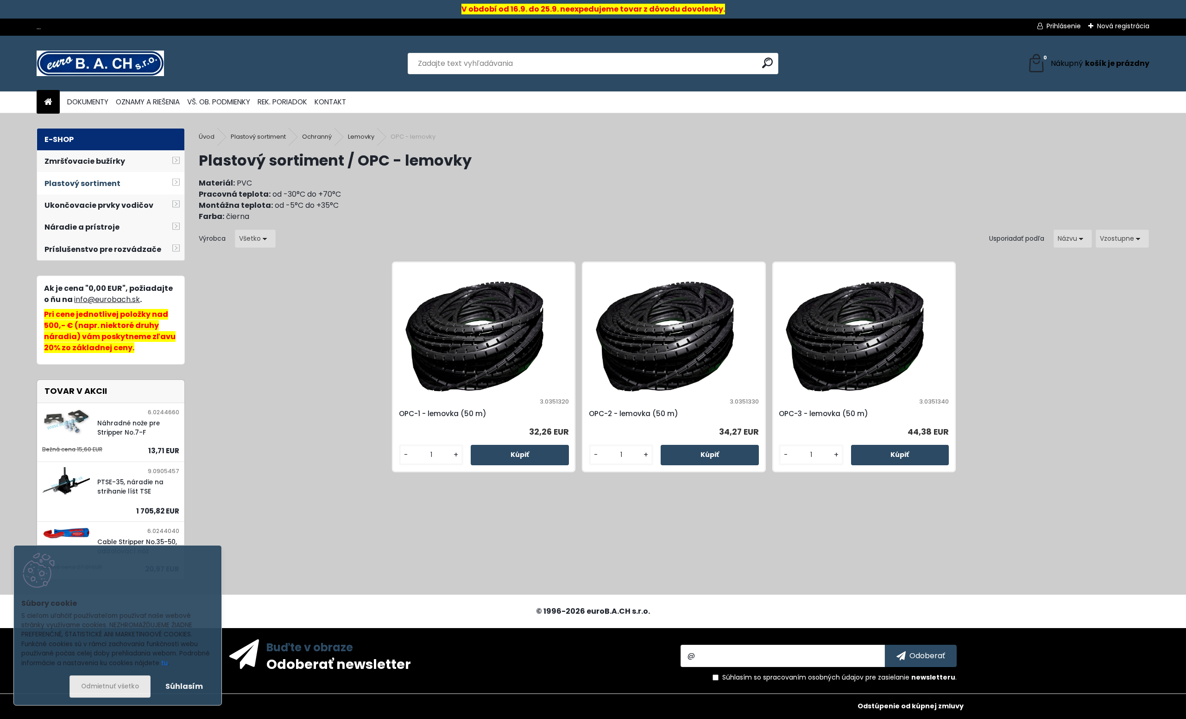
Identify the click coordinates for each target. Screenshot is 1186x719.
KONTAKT (330, 102)
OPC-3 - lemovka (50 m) (823, 413)
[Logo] (100, 63)
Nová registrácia (1123, 26)
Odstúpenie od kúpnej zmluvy (911, 706)
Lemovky (361, 136)
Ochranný (317, 136)
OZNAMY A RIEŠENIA (148, 102)
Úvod (206, 136)
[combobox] (1073, 239)
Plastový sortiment (258, 136)
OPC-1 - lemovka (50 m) (442, 413)
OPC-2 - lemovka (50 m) (633, 413)
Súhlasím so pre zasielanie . (839, 677)
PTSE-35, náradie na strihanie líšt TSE (130, 487)
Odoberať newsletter (338, 664)
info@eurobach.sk (107, 299)
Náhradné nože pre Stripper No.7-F (128, 428)
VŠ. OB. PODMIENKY (218, 102)
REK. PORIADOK (282, 102)
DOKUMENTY (87, 102)
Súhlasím (184, 686)
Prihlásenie (1064, 26)
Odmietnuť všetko (110, 686)
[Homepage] (48, 102)
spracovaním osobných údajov (813, 677)
